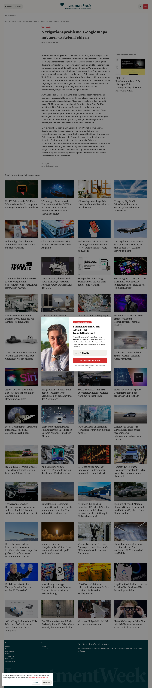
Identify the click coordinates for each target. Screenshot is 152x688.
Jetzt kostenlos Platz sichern (90, 360)
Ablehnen (36, 682)
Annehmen (46, 682)
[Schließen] (107, 320)
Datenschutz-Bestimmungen (38, 678)
